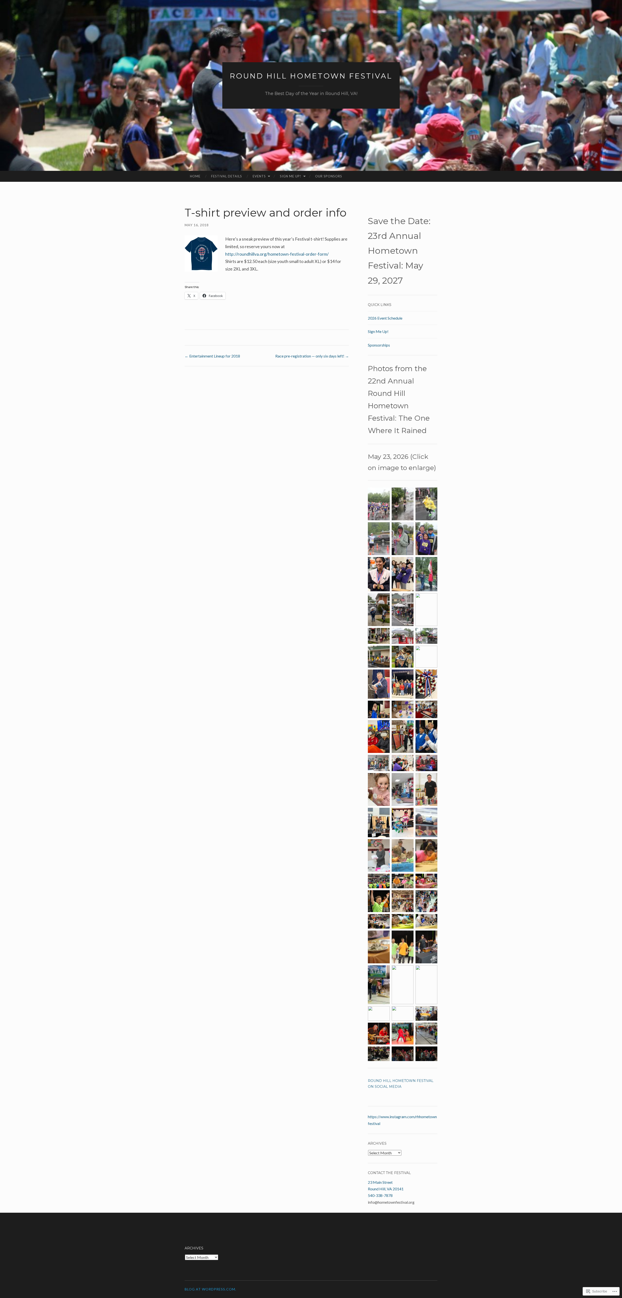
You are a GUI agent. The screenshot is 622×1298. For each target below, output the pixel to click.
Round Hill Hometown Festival (311, 75)
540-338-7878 (380, 1195)
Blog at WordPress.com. (210, 1289)
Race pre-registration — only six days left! (312, 356)
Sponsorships (379, 345)
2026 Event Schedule (385, 318)
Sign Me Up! (290, 176)
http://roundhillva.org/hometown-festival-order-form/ (277, 254)
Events (259, 176)
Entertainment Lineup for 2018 (212, 356)
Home (195, 176)
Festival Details (226, 176)
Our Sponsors (328, 176)
